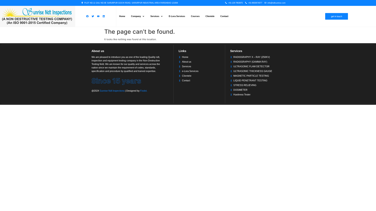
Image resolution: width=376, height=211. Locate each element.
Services (154, 16)
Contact (224, 16)
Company (136, 16)
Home (122, 16)
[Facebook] (87, 16)
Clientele (209, 16)
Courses (195, 16)
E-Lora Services (177, 16)
